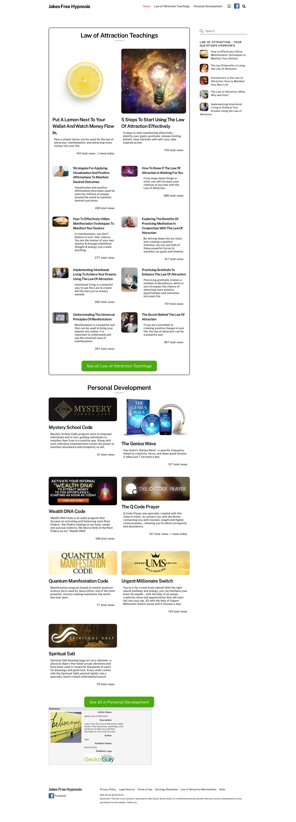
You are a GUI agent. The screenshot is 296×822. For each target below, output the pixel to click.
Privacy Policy (108, 789)
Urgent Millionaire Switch (147, 581)
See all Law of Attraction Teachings (119, 366)
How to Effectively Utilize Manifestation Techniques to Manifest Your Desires (93, 223)
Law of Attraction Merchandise (198, 789)
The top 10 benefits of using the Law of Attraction (228, 67)
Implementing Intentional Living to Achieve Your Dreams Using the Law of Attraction (94, 274)
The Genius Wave (138, 443)
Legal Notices (127, 789)
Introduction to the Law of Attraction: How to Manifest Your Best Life (228, 81)
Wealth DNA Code (67, 511)
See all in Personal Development (119, 702)
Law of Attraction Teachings (172, 6)
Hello (222, 789)
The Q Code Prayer (140, 506)
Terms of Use (144, 789)
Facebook (60, 795)
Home (146, 6)
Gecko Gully (118, 795)
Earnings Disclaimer (166, 789)
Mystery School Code (70, 427)
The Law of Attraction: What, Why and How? (228, 93)
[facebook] (236, 6)
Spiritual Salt (62, 653)
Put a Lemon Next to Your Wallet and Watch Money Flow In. (83, 126)
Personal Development (208, 6)
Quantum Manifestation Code (78, 581)
